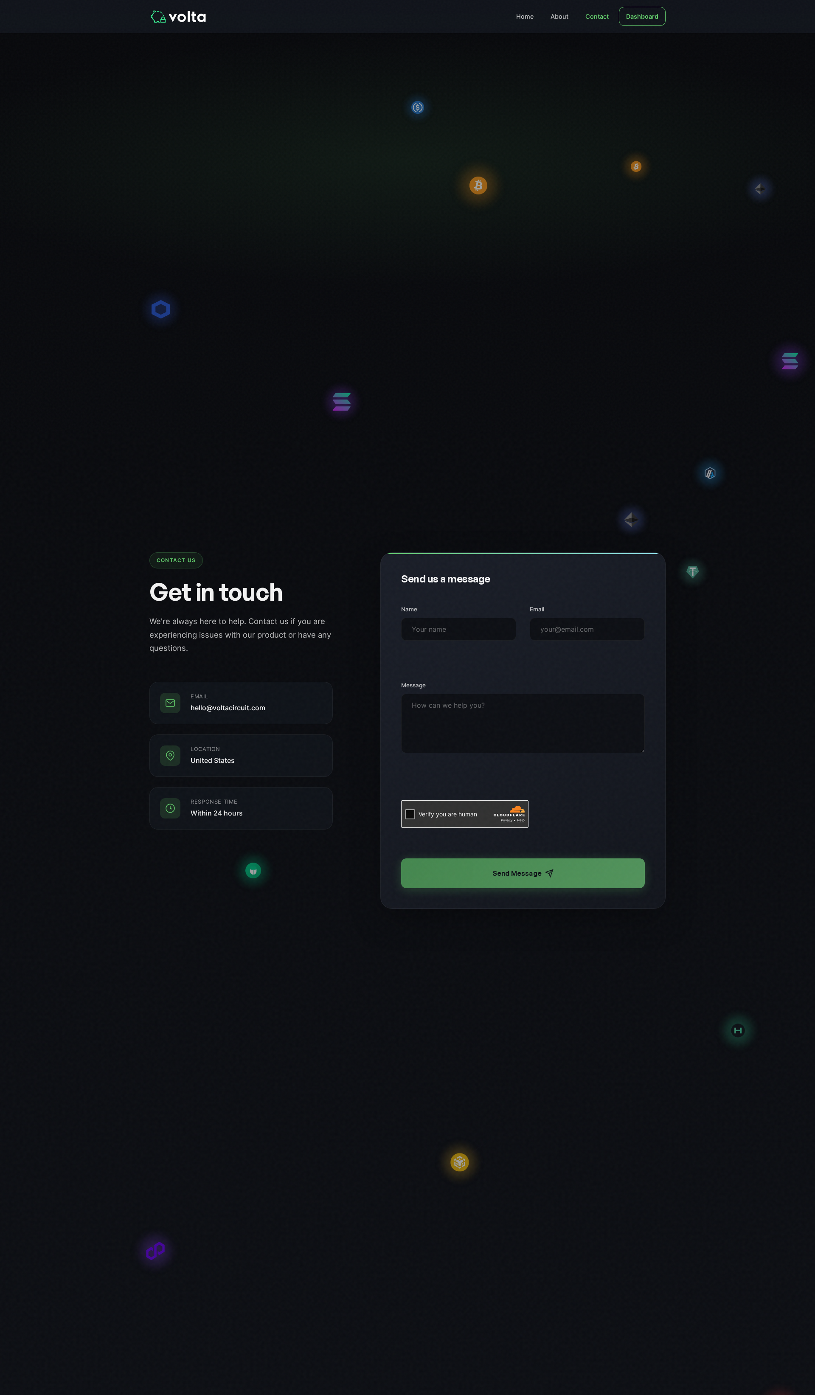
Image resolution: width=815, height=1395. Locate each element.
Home (525, 16)
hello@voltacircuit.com (228, 708)
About (559, 16)
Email (537, 609)
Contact (597, 16)
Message (413, 685)
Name (409, 609)
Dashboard (642, 16)
